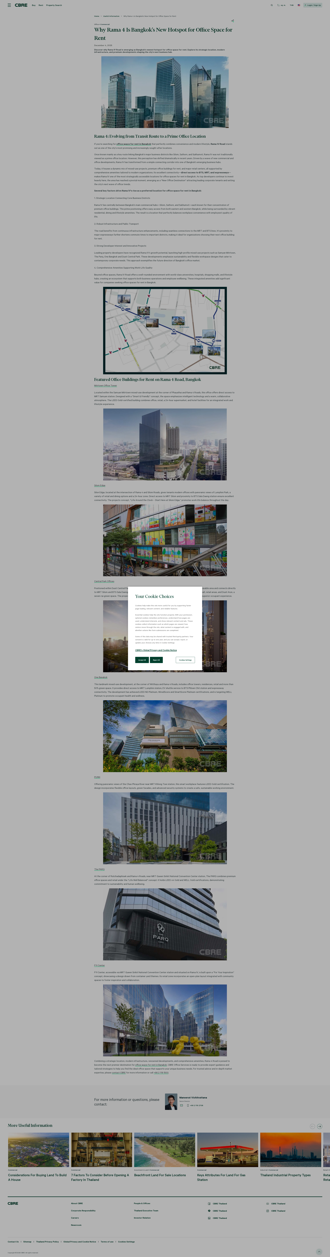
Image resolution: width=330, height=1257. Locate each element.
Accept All (142, 660)
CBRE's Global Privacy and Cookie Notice (156, 650)
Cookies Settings (185, 660)
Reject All (156, 660)
